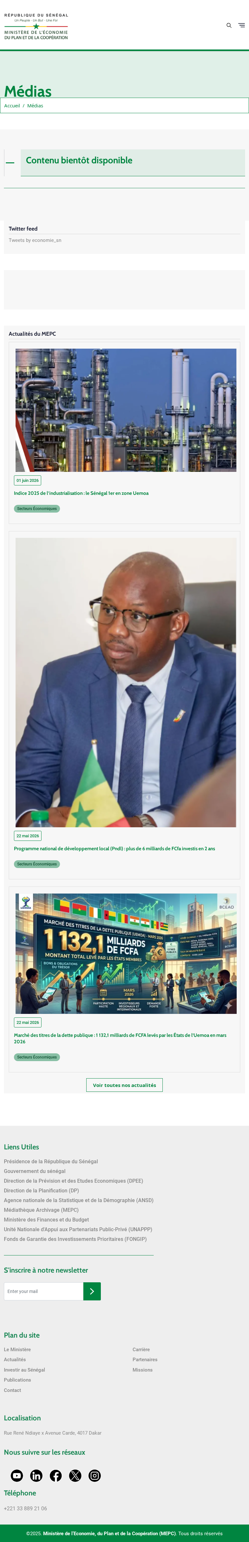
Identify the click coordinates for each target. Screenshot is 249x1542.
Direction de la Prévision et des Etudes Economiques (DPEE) (73, 1181)
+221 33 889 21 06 (25, 1508)
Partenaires (145, 1360)
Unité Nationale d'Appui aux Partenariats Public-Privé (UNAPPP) (78, 1229)
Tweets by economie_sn (35, 240)
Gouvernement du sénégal (34, 1171)
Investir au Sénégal (24, 1370)
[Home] (36, 24)
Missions (143, 1370)
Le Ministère (17, 1349)
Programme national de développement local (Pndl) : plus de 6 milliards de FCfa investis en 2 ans (114, 849)
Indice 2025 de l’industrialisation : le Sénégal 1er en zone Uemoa (81, 493)
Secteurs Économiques (37, 508)
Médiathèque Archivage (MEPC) (41, 1210)
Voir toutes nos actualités (124, 1085)
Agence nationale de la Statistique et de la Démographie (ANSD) (79, 1200)
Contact (12, 1390)
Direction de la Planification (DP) (41, 1191)
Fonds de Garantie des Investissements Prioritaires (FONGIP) (75, 1239)
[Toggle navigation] (241, 25)
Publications (17, 1380)
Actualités (15, 1360)
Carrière (141, 1349)
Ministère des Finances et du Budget (46, 1220)
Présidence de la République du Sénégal (51, 1161)
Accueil (12, 105)
